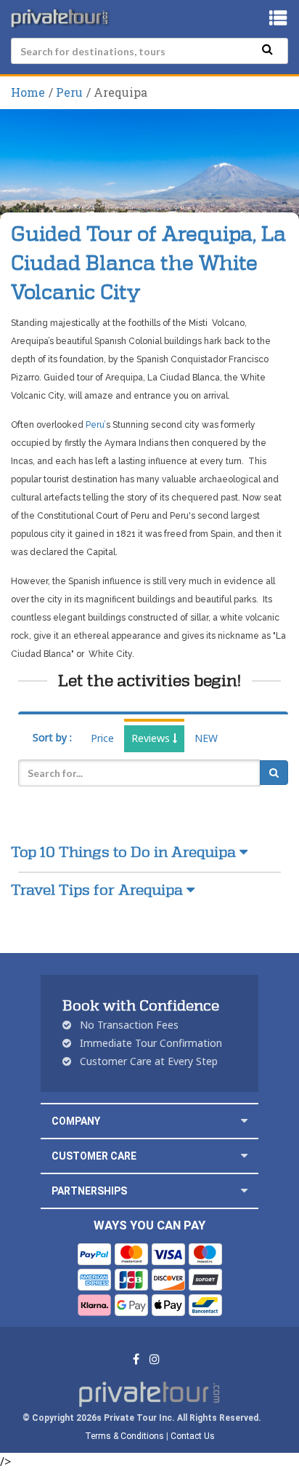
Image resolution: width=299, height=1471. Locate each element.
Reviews (152, 738)
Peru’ (96, 425)
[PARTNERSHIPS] (244, 1190)
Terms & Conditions (124, 1436)
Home (28, 92)
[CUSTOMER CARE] (244, 1156)
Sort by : (52, 737)
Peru (69, 92)
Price (102, 738)
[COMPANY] (244, 1121)
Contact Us (193, 1436)
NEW (206, 738)
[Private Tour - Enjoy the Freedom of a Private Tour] (61, 18)
